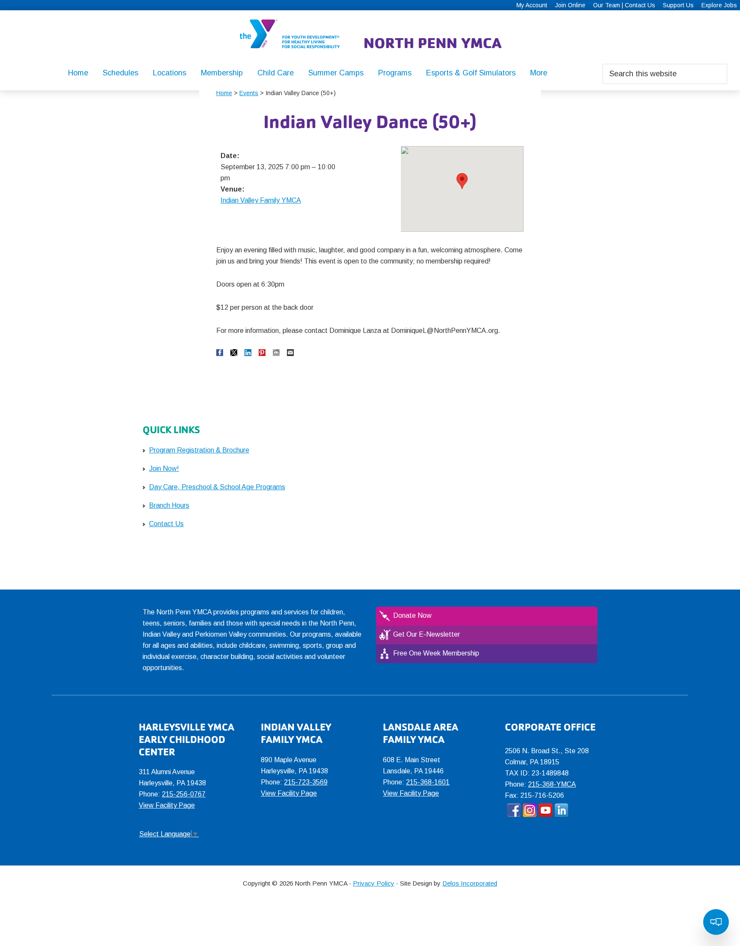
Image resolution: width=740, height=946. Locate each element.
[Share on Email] (290, 352)
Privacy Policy (373, 883)
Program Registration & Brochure (199, 450)
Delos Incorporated (469, 883)
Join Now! (164, 468)
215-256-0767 (184, 794)
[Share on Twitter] (233, 352)
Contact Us (166, 523)
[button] (462, 181)
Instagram (530, 810)
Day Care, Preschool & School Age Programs (217, 487)
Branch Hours (169, 505)
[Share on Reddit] (276, 352)
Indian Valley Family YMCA (261, 200)
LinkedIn (561, 810)
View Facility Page (167, 805)
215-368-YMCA (552, 784)
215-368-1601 (428, 782)
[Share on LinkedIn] (248, 352)
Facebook (514, 810)
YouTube (545, 810)
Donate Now (412, 615)
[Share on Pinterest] (262, 352)
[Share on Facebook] (219, 352)
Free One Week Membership (436, 653)
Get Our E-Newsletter (426, 634)
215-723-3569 (306, 782)
